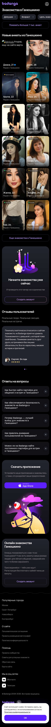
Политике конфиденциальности (17, 712)
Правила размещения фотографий (16, 636)
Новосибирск (7, 614)
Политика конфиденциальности (15, 640)
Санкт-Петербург (9, 610)
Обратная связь (8, 662)
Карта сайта (7, 666)
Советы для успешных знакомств (15, 657)
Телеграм (11, 685)
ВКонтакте (11, 679)
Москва (5, 605)
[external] (25, 485)
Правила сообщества (11, 653)
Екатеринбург (7, 619)
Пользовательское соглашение (15, 631)
